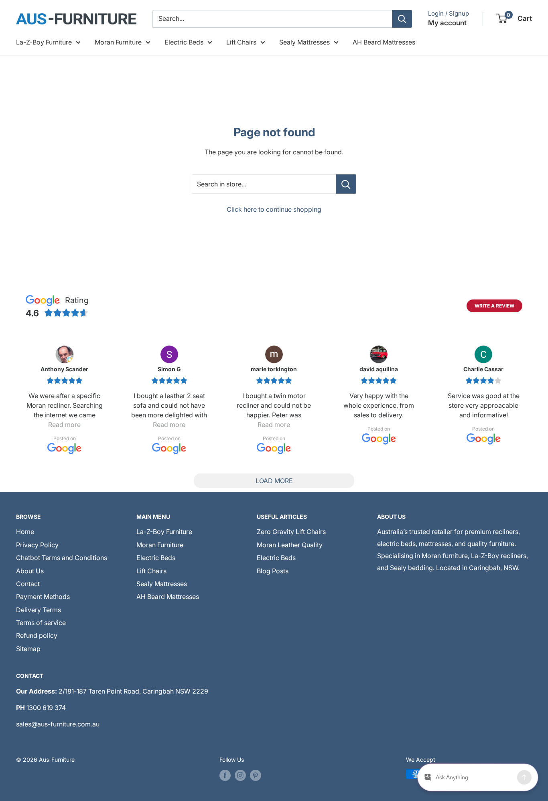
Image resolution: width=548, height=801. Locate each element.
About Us (30, 571)
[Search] (402, 19)
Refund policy (36, 635)
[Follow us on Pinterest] (255, 775)
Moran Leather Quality (290, 545)
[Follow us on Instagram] (240, 775)
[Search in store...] (346, 184)
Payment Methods (43, 597)
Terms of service (41, 623)
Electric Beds (183, 42)
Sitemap (28, 649)
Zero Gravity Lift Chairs (291, 532)
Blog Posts (272, 571)
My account (447, 23)
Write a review (494, 306)
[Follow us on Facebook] (225, 775)
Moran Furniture (118, 42)
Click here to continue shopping (274, 209)
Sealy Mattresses (304, 42)
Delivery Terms (38, 610)
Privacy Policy (37, 545)
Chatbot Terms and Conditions (61, 558)
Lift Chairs (241, 42)
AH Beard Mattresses (384, 42)
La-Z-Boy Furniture (44, 42)
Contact (28, 584)
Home (25, 532)
